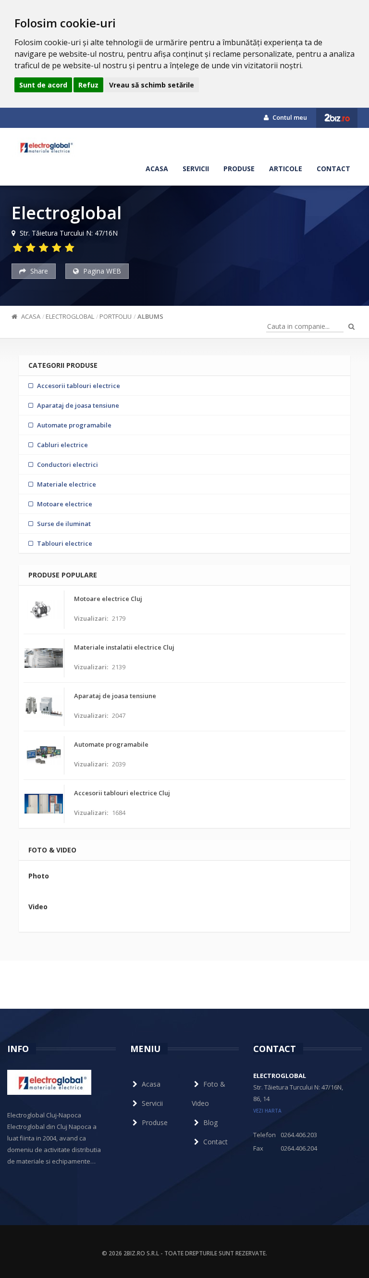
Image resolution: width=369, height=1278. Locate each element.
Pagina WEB (101, 271)
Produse (239, 168)
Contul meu (289, 117)
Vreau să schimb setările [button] (151, 84)
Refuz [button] (88, 84)
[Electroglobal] (44, 147)
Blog (210, 1122)
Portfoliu (115, 316)
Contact (333, 168)
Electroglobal (70, 316)
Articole (285, 168)
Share (38, 271)
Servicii (196, 168)
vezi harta (267, 1110)
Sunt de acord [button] (43, 84)
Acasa (157, 168)
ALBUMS (150, 316)
